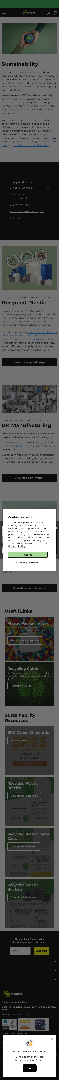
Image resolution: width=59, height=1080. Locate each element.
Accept (28, 554)
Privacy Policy (17, 546)
